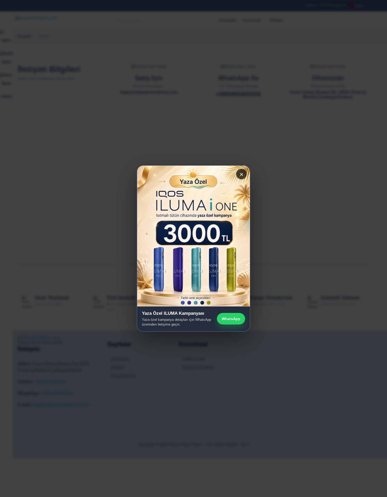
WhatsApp (231, 319)
